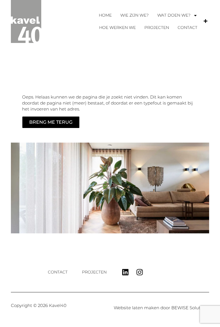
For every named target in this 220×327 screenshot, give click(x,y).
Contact (187, 27)
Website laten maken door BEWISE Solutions (161, 307)
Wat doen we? (173, 15)
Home (105, 15)
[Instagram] (139, 272)
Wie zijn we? (134, 15)
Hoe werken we (117, 27)
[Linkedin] (125, 272)
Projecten (156, 27)
